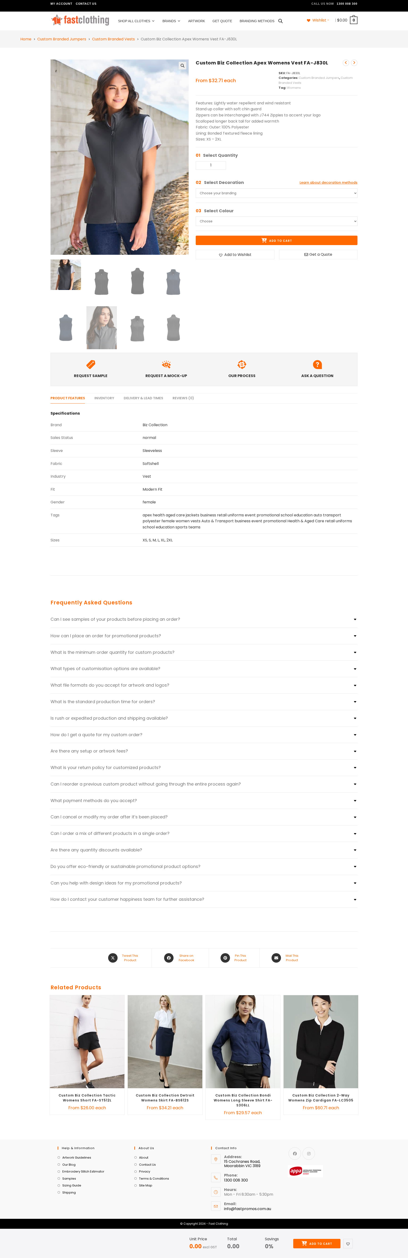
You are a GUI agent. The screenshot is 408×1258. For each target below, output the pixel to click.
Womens (294, 87)
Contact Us (86, 3)
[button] (182, 65)
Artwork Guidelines (76, 1157)
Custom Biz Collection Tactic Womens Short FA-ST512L (87, 1098)
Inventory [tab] (104, 398)
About (143, 1157)
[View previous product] (346, 63)
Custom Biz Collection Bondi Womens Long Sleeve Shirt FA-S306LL (243, 1100)
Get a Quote (320, 254)
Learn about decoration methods (328, 182)
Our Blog (69, 1164)
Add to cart (320, 1244)
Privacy (144, 1171)
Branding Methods (257, 21)
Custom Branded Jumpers (61, 39)
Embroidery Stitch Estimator (83, 1171)
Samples (69, 1178)
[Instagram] (308, 1153)
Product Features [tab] (68, 398)
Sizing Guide (71, 1185)
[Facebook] (295, 1153)
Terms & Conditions (154, 1178)
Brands (169, 21)
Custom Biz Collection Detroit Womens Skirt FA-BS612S (165, 1098)
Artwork (196, 21)
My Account (61, 3)
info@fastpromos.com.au (247, 1208)
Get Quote (222, 21)
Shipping (69, 1192)
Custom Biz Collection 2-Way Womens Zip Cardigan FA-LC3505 (320, 1098)
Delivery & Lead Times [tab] (143, 398)
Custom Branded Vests (113, 39)
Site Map (145, 1185)
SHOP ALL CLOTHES (134, 21)
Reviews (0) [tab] (183, 398)
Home (25, 39)
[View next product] (354, 63)
